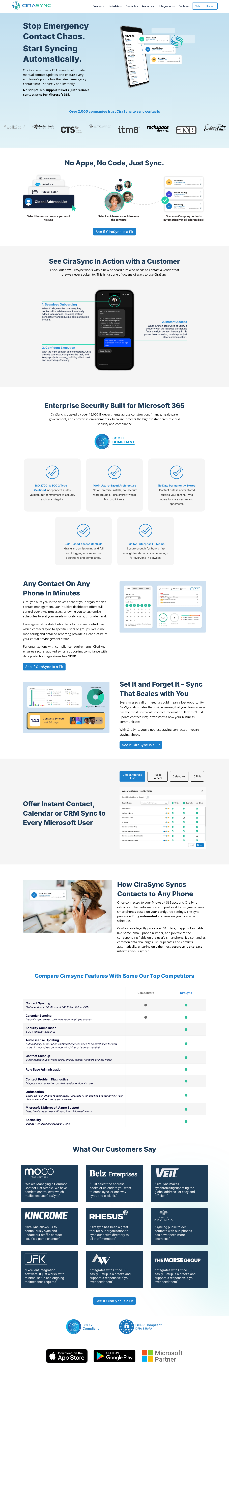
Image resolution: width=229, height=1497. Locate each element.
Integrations (166, 6)
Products (131, 6)
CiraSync (29, 70)
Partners (184, 6)
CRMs (197, 776)
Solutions (98, 6)
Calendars (179, 776)
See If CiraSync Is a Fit (114, 232)
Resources (147, 6)
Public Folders (157, 776)
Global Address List (132, 776)
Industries (115, 6)
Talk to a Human (205, 6)
